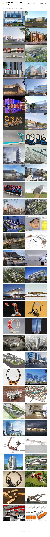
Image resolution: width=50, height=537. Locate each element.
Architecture (9, 8)
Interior (16, 8)
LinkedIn (35, 3)
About (46, 3)
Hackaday (41, 3)
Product (22, 8)
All (3, 8)
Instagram (28, 3)
